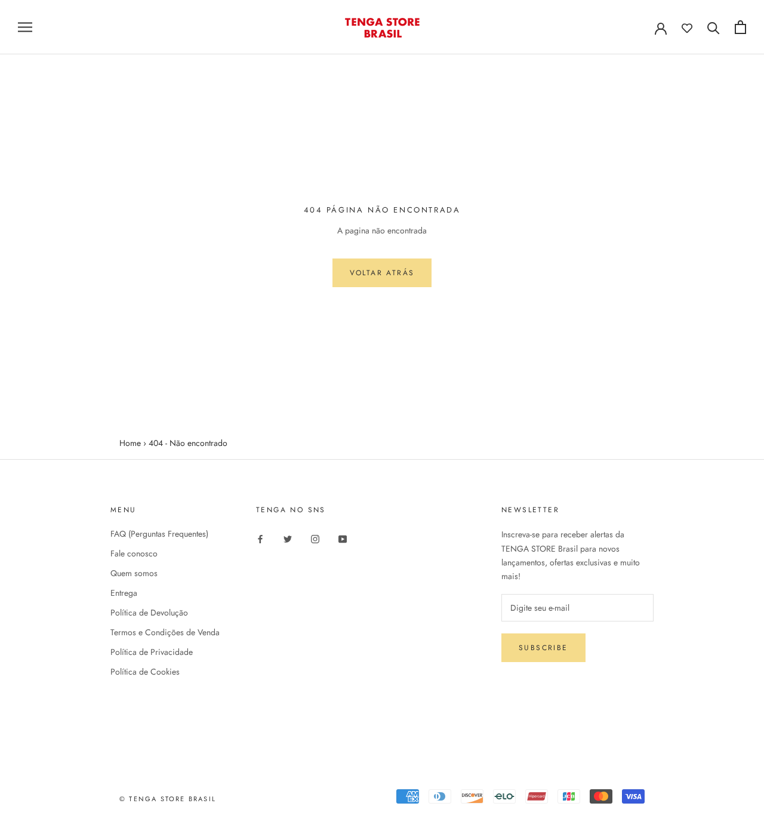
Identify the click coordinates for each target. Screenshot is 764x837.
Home (130, 443)
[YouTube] (342, 538)
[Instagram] (315, 538)
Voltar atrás (382, 272)
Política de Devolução (149, 612)
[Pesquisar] (713, 27)
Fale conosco (134, 553)
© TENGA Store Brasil (167, 799)
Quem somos (134, 573)
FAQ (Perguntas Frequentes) (159, 534)
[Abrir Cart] (740, 27)
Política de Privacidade (151, 652)
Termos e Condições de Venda (165, 632)
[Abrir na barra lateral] (25, 27)
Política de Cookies (145, 672)
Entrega (123, 593)
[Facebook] (260, 538)
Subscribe (543, 647)
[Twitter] (288, 538)
